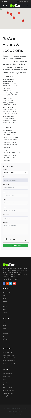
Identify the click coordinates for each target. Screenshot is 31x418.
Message (5, 222)
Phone (5, 207)
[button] (11, 14)
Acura (4, 298)
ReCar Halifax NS (7, 352)
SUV (4, 322)
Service (5, 382)
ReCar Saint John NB (9, 363)
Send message (16, 245)
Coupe (5, 331)
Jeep (4, 295)
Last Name (6, 192)
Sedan (4, 328)
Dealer (5, 169)
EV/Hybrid (5, 339)
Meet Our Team (7, 387)
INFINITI (5, 307)
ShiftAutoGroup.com (18, 414)
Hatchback (6, 334)
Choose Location (23, 1)
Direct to (5, 177)
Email (4, 199)
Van (4, 336)
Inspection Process (8, 390)
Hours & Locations (8, 393)
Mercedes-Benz (7, 293)
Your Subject (6, 214)
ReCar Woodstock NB (9, 358)
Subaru (5, 301)
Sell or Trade (6, 376)
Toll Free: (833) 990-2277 (10, 279)
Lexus (4, 304)
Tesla (4, 309)
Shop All (5, 312)
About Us (5, 385)
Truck (4, 325)
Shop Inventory (7, 374)
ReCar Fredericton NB (9, 360)
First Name (6, 184)
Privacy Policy (7, 396)
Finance (5, 379)
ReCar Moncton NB (8, 355)
